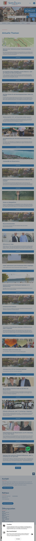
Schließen (18, 539)
